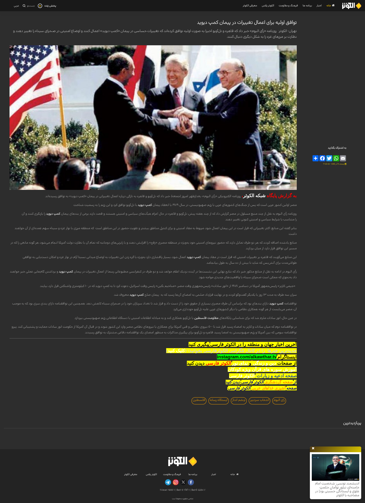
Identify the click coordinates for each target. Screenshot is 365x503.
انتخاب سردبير (259, 399)
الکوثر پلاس (268, 5)
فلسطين (199, 399)
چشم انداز (238, 399)
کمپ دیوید (145, 204)
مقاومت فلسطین (206, 317)
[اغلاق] (313, 448)
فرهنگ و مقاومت (288, 5)
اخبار (319, 5)
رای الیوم (279, 399)
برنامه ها (307, 5)
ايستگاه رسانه (219, 399)
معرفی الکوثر (250, 5)
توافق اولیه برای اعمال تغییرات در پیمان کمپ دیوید (247, 22)
